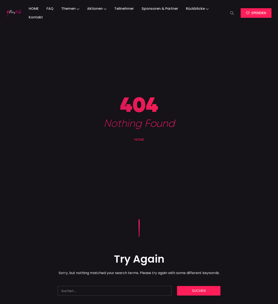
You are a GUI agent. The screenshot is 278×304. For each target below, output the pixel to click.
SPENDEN (258, 12)
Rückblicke (195, 8)
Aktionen (95, 8)
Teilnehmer (124, 8)
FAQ (49, 8)
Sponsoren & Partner (160, 8)
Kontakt (36, 17)
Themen (68, 8)
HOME (34, 8)
